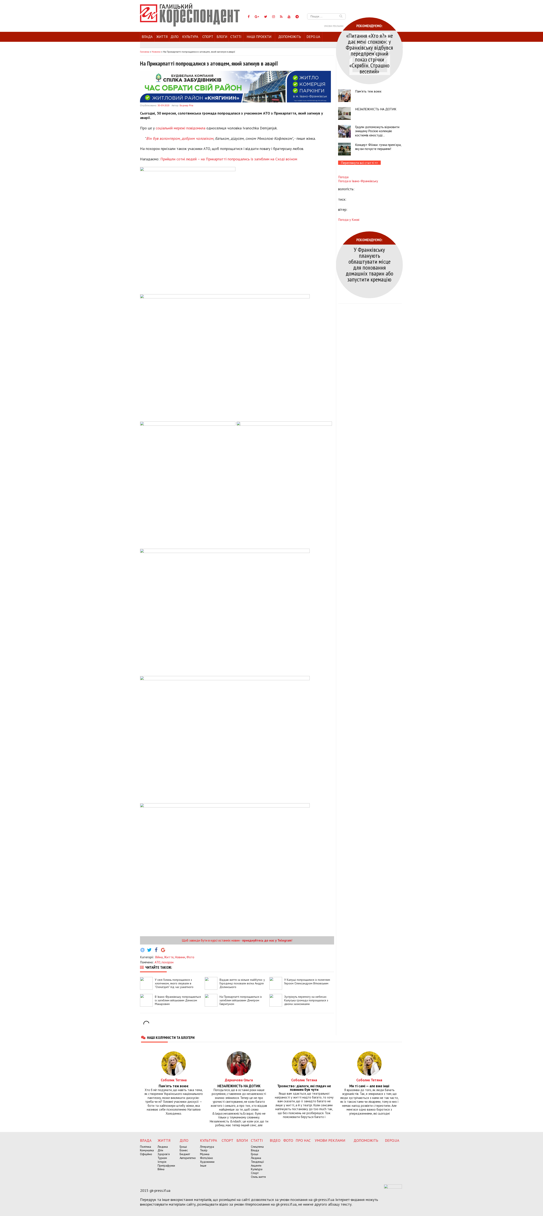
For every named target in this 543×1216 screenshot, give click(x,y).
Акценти (256, 1165)
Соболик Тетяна (174, 1080)
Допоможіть (289, 36)
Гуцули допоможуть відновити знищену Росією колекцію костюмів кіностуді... (377, 131)
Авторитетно (188, 1158)
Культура (190, 36)
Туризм (162, 1158)
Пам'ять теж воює (368, 91)
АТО (157, 962)
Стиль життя (258, 1177)
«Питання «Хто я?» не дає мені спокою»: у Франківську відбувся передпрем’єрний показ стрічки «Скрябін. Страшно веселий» (369, 53)
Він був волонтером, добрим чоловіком (179, 138)
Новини (180, 957)
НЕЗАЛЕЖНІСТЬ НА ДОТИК (375, 109)
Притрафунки (166, 1165)
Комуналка (147, 1150)
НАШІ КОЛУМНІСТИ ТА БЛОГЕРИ (171, 1037)
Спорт (207, 36)
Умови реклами (333, 26)
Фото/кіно (206, 1158)
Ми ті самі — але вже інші (369, 1086)
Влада (147, 36)
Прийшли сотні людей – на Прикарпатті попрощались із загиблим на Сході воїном (229, 159)
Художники (207, 1162)
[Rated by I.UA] (393, 1187)
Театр (203, 1150)
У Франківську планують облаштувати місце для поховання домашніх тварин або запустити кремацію (369, 264)
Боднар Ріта (186, 105)
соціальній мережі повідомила (180, 128)
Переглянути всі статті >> (359, 163)
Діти (160, 1150)
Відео (275, 1140)
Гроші (183, 1147)
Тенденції (257, 1162)
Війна (159, 957)
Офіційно (146, 1154)
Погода (343, 177)
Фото (190, 957)
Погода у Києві (348, 219)
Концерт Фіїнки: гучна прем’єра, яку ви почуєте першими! (378, 147)
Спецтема (257, 1147)
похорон (168, 962)
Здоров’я (164, 1154)
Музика (204, 1154)
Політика (145, 1147)
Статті (235, 36)
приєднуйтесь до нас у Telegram (266, 940)
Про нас (303, 1140)
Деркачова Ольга (239, 1080)
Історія (162, 1162)
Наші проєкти (259, 36)
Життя (162, 36)
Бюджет (185, 1154)
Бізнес (184, 1150)
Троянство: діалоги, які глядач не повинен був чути (304, 1087)
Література (207, 1147)
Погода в (358, 181)
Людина (163, 1147)
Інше (203, 1165)
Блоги (222, 36)
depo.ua (313, 36)
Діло (175, 36)
